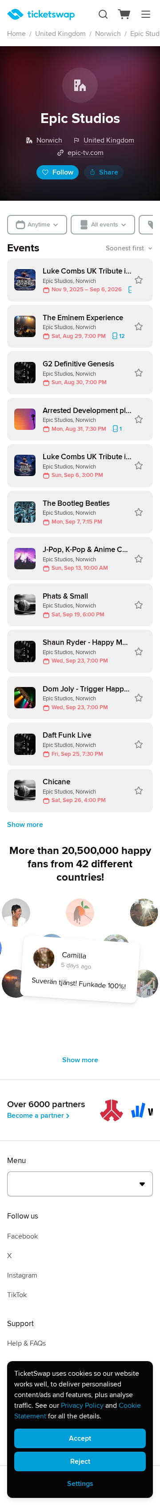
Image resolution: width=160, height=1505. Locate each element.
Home (16, 33)
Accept (80, 1438)
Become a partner (35, 1115)
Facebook (22, 1236)
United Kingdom (60, 33)
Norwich (108, 33)
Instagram (22, 1275)
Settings (80, 1483)
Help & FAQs (26, 1343)
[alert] (80, 1429)
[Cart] (124, 14)
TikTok (17, 1295)
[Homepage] (41, 14)
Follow (62, 172)
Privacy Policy (82, 1405)
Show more (25, 824)
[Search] (103, 14)
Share (108, 172)
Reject (80, 1461)
